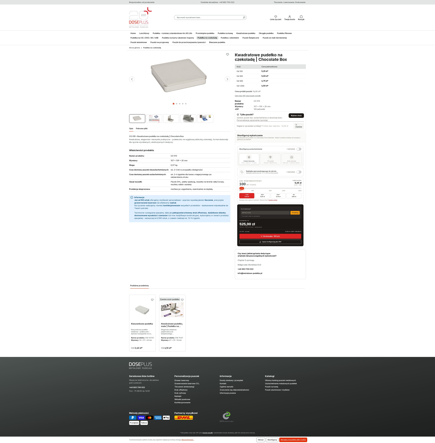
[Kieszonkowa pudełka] (142, 309)
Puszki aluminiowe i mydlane (277, 390)
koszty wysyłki (208, 433)
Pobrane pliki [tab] (141, 128)
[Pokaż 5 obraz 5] (185, 103)
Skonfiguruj (272, 440)
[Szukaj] (243, 17)
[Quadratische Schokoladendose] (179, 77)
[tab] (131, 129)
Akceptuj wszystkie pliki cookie (293, 440)
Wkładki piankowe (182, 399)
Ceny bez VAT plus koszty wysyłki (248, 96)
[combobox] (210, 17)
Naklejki (177, 396)
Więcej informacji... (187, 440)
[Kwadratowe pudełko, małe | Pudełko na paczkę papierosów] (172, 309)
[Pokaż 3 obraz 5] (179, 103)
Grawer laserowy (181, 380)
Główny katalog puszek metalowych (280, 380)
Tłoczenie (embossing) (184, 387)
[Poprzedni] (132, 79)
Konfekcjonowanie (182, 402)
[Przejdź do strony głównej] (140, 17)
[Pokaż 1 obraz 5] (173, 103)
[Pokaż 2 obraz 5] (176, 103)
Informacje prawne (228, 393)
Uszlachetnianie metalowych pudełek (281, 383)
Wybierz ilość (296, 115)
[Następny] (227, 79)
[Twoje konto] (290, 17)
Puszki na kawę (271, 387)
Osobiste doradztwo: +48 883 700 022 (217, 2)
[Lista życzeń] (276, 17)
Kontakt (223, 383)
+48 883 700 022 (137, 387)
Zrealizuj (295, 213)
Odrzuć (261, 440)
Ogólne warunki (226, 387)
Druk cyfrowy (180, 393)
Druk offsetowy (180, 390)
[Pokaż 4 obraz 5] (182, 103)
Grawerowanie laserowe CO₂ (186, 383)
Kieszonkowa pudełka (142, 324)
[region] (179, 88)
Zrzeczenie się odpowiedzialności (234, 390)
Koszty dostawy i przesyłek (231, 380)
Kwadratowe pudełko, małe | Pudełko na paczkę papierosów (172, 325)
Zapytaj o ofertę (272, 200)
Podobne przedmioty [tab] (139, 285)
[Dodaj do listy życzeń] (227, 54)
